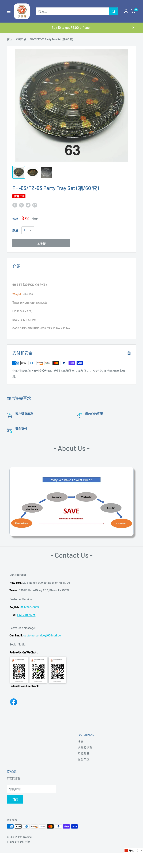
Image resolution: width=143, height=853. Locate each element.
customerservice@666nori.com (43, 635)
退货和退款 (85, 747)
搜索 (81, 741)
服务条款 (83, 759)
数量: (15, 230)
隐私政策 (83, 753)
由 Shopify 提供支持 (18, 841)
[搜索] (113, 11)
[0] (133, 11)
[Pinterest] (21, 205)
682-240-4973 (26, 614)
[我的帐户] (126, 11)
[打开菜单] (8, 11)
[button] (133, 850)
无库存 (41, 243)
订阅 (15, 799)
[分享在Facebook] (14, 205)
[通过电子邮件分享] (34, 205)
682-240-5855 (29, 607)
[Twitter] (28, 205)
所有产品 (21, 39)
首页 (9, 39)
